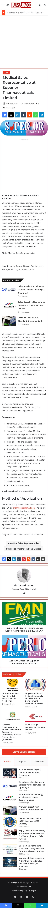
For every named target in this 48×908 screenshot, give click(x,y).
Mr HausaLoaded (12, 104)
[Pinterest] (24, 559)
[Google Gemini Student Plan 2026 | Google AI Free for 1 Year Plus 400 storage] (10, 849)
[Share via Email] (38, 559)
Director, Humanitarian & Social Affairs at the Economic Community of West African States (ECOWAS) (11, 732)
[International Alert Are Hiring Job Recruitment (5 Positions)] (12, 685)
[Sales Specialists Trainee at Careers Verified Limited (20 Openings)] (9, 289)
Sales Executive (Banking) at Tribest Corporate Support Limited (31, 305)
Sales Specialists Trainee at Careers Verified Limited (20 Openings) (31, 289)
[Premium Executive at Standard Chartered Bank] (9, 321)
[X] (9, 559)
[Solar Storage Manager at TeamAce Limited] (35, 716)
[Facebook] (4, 559)
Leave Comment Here (24, 752)
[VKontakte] (33, 559)
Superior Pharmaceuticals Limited (24, 548)
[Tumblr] (19, 559)
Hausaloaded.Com (24, 887)
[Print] (43, 559)
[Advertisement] (24, 41)
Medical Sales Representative (24, 543)
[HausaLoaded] (21, 5)
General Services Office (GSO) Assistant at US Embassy (30, 821)
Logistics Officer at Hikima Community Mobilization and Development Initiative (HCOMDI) (34, 698)
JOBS (6, 73)
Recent (7, 761)
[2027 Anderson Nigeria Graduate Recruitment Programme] (10, 773)
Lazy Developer (30, 891)
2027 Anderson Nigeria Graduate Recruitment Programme (30, 772)
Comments (39, 761)
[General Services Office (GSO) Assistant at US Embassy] (10, 822)
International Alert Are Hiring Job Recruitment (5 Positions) (10, 697)
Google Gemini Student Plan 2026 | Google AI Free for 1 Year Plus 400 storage (31, 848)
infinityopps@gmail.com (24, 508)
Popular (22, 761)
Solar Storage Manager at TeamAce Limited (35, 727)
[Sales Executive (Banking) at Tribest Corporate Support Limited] (9, 305)
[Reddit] (28, 559)
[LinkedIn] (14, 559)
